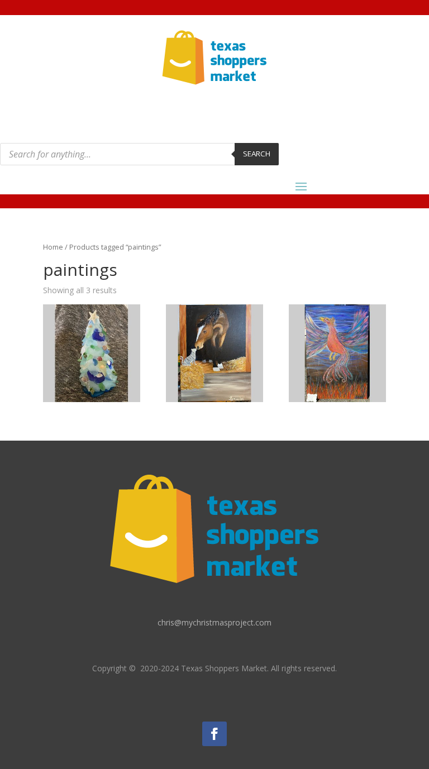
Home (53, 247)
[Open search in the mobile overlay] (139, 154)
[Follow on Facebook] (214, 734)
